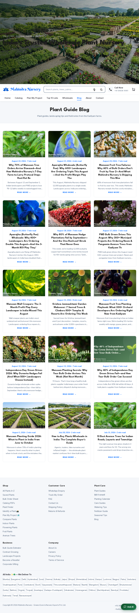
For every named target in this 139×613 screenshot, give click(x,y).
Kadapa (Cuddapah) (54, 590)
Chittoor (92, 590)
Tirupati (29, 590)
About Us (52, 548)
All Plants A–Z (9, 491)
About (88, 98)
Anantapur (38, 590)
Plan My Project (34, 98)
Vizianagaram (81, 590)
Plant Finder (8, 507)
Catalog (19, 98)
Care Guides (99, 503)
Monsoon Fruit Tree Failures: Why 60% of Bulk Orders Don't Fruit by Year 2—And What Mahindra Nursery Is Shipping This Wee (114, 171)
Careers (52, 552)
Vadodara (131, 579)
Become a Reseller (11, 560)
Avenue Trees (9, 535)
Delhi (24, 579)
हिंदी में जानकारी (99, 495)
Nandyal (114, 590)
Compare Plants (10, 519)
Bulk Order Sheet (10, 499)
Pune (20, 585)
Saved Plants (8, 495)
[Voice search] (94, 89)
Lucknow (107, 579)
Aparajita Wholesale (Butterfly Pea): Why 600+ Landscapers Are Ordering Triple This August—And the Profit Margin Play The (69, 171)
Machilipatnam (103, 590)
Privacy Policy (54, 556)
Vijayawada (47, 585)
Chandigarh (113, 585)
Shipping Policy (55, 507)
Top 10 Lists (52, 98)
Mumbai (6, 579)
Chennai (48, 579)
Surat (41, 579)
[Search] (101, 89)
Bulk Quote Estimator (12, 548)
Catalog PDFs (9, 503)
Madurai (76, 585)
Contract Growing (10, 552)
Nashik (85, 585)
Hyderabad (33, 579)
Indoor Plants (8, 523)
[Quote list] (133, 89)
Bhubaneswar (126, 585)
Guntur (6, 590)
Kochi (38, 585)
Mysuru (103, 585)
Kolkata (57, 579)
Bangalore (15, 579)
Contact (100, 98)
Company (53, 542)
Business (7, 542)
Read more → (24, 192)
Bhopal (72, 579)
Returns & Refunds (56, 511)
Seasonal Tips (100, 515)
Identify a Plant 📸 (11, 511)
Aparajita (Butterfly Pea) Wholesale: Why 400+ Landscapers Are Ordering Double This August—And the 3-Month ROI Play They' (24, 241)
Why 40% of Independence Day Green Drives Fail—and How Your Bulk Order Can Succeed (115, 373)
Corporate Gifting (10, 564)
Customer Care (56, 485)
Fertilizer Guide (101, 511)
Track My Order (55, 495)
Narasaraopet (25, 595)
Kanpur (99, 579)
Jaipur (64, 579)
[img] (24, 144)
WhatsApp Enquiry (56, 491)
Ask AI (130, 607)
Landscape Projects (11, 556)
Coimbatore (29, 585)
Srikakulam (69, 590)
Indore (91, 579)
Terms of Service (56, 560)
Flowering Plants (10, 527)
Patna (123, 579)
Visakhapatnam (9, 585)
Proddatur (124, 590)
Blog (79, 98)
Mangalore (94, 585)
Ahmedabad (81, 579)
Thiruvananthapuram (62, 585)
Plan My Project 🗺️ (11, 515)
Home (7, 98)
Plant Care (99, 485)
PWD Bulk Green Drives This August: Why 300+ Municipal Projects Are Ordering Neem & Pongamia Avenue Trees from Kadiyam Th (115, 241)
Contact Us (53, 503)
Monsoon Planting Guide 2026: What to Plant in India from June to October (24, 439)
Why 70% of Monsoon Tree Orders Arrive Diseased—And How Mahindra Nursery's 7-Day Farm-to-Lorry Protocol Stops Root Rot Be (24, 171)
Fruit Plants (7, 531)
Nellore (13, 590)
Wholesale (67, 98)
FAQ (50, 499)
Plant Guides (99, 491)
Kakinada (7, 595)
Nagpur (116, 579)
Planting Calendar (102, 499)
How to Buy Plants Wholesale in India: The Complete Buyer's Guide (69, 439)
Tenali (15, 595)
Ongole (21, 590)
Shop (5, 485)
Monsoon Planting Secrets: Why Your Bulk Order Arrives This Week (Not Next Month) (69, 373)
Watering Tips (100, 507)
